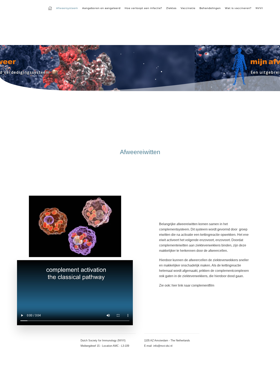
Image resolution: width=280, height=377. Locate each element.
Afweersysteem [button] (67, 8)
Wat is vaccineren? (238, 8)
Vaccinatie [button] (188, 8)
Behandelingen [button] (210, 8)
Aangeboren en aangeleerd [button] (101, 8)
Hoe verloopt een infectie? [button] (143, 8)
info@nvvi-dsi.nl (162, 345)
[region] (140, 68)
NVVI (259, 8)
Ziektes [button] (171, 8)
